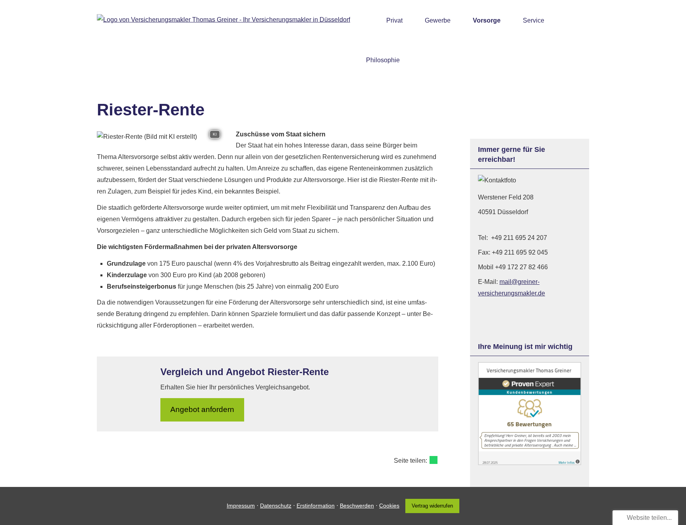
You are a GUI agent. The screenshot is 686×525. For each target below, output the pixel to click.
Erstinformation (316, 505)
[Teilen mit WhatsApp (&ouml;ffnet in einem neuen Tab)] (433, 460)
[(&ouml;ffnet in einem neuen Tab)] (529, 463)
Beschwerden (357, 505)
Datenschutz (275, 505)
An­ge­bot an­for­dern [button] (202, 409)
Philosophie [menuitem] (383, 60)
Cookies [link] (389, 505)
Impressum (241, 505)
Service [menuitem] (533, 20)
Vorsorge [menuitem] (487, 20)
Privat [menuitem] (394, 20)
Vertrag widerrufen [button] (432, 506)
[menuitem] (368, 20)
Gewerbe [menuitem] (438, 20)
